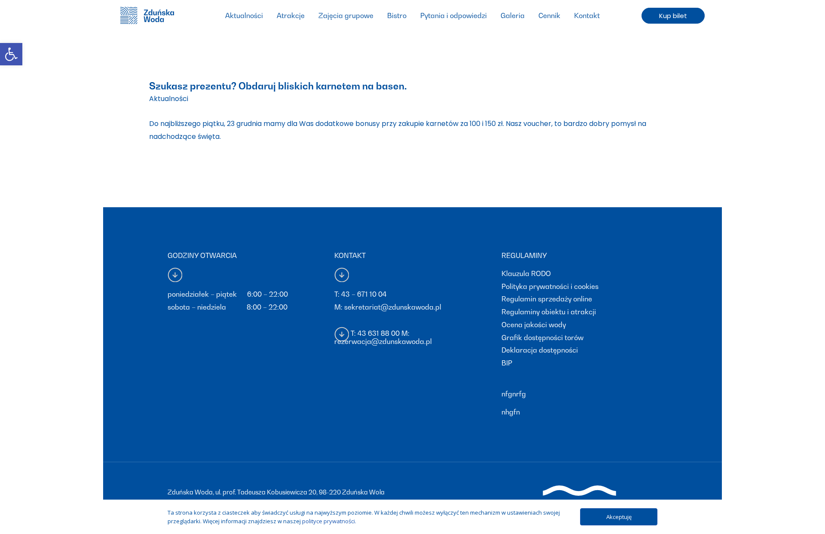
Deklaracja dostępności (539, 350)
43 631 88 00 (379, 333)
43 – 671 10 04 (364, 294)
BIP (506, 363)
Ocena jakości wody (533, 324)
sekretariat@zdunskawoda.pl (392, 307)
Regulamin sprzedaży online (546, 299)
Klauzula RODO (526, 273)
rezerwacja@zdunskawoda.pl (383, 341)
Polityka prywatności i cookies (550, 286)
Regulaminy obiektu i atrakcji (548, 311)
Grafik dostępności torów (542, 337)
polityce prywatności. (329, 521)
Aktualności (168, 99)
